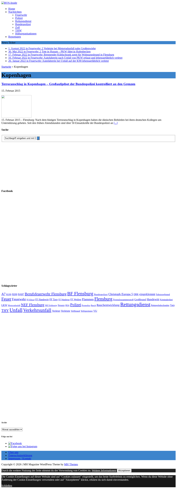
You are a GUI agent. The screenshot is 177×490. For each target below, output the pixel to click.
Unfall (16, 310)
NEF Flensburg (32, 305)
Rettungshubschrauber (160, 305)
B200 (14, 294)
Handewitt (153, 299)
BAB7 (21, 294)
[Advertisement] (27, 163)
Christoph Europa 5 (120, 294)
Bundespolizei (23, 24)
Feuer (6, 299)
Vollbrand (75, 311)
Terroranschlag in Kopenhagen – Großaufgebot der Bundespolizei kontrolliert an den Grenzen (68, 84)
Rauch (93, 305)
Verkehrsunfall (37, 310)
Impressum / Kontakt (19, 458)
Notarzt (61, 305)
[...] (116, 123)
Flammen (88, 299)
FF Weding (75, 299)
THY (5, 310)
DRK (136, 294)
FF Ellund (31, 300)
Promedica (86, 305)
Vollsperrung (87, 311)
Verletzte (65, 310)
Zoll (17, 27)
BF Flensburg (80, 293)
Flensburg (103, 298)
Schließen (6, 485)
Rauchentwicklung (108, 305)
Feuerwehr (21, 14)
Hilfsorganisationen (25, 33)
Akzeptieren (124, 470)
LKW (4, 305)
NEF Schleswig (51, 305)
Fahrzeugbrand (163, 294)
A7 (3, 294)
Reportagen (14, 36)
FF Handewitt (42, 299)
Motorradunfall (14, 305)
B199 (8, 294)
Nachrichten (15, 11)
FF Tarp (53, 299)
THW (18, 30)
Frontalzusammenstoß (123, 299)
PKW (67, 305)
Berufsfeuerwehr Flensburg (46, 294)
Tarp (172, 305)
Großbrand (140, 299)
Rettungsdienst (23, 21)
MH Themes (71, 464)
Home (11, 8)
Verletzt (56, 310)
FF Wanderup (64, 300)
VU (95, 310)
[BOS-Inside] (88, 2)
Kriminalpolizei (166, 299)
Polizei (19, 18)
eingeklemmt (147, 294)
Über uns (13, 452)
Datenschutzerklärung (20, 455)
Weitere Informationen (104, 470)
